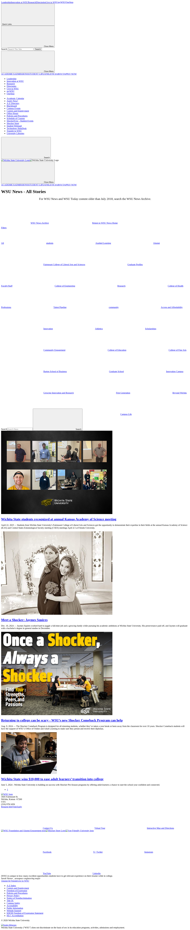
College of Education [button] (117, 350)
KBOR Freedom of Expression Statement (25, 913)
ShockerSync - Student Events (20, 121)
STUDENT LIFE (36, 74)
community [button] (114, 307)
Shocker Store (13, 123)
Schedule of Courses (16, 118)
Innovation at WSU (19, 2)
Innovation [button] (48, 329)
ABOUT (60, 74)
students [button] (49, 243)
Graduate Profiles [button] (135, 264)
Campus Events (13, 108)
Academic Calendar (15, 98)
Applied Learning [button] (103, 243)
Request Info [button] (6, 807)
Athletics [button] (99, 329)
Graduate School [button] (116, 371)
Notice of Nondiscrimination (19, 898)
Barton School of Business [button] (55, 371)
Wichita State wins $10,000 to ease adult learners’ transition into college (52, 779)
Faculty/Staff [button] (6, 286)
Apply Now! (12, 101)
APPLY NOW (70, 74)
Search (4, 49)
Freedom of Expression (17, 890)
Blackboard (12, 106)
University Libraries (15, 133)
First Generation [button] (123, 393)
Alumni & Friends (9, 881)
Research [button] (121, 286)
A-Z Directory (13, 103)
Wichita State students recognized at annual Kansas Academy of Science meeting (58, 519)
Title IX (10, 900)
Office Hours (12, 113)
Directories (41, 2)
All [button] (2, 243)
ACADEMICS (7, 74)
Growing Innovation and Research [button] (58, 393)
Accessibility (12, 905)
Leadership (6, 2)
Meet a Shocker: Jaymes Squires (24, 620)
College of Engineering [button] (65, 286)
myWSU (62, 2)
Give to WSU (52, 2)
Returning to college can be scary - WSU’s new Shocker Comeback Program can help (62, 720)
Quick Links (7, 24)
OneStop (69, 2)
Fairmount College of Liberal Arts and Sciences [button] (64, 264)
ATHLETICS (50, 74)
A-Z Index (11, 885)
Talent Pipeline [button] (59, 307)
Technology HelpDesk (17, 128)
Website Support (14, 910)
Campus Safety (13, 903)
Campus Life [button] (126, 414)
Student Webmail (14, 126)
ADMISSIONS (21, 74)
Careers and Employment (18, 111)
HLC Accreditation (15, 915)
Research (32, 2)
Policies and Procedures (17, 116)
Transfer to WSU (14, 131)
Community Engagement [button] (54, 350)
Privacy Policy (13, 895)
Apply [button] (19, 807)
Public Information (15, 908)
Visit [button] (14, 807)
